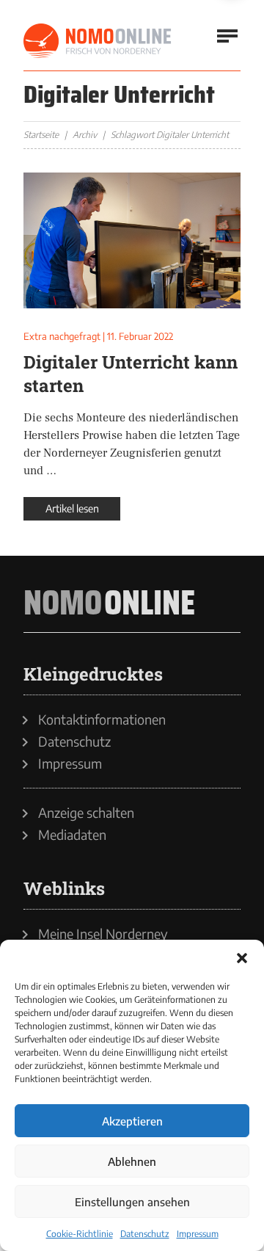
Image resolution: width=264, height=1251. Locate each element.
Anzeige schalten (86, 812)
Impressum (198, 1233)
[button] (242, 958)
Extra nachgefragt (61, 336)
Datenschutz (144, 1233)
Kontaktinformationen (102, 719)
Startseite (41, 134)
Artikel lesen (72, 508)
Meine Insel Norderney (103, 933)
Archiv (85, 134)
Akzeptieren (132, 1121)
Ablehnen (132, 1161)
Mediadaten (72, 834)
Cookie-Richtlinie (79, 1233)
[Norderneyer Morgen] (98, 41)
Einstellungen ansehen (132, 1201)
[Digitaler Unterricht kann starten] (132, 240)
